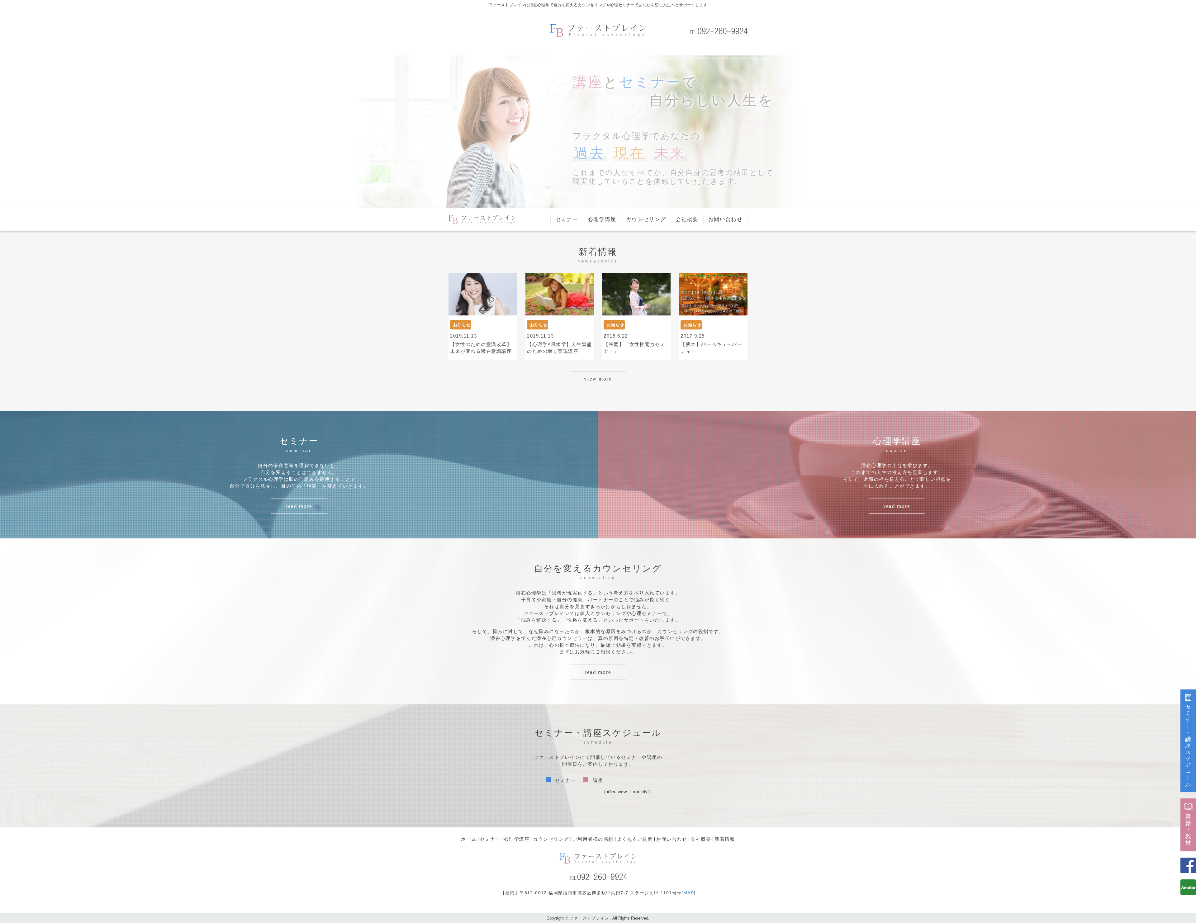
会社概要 (687, 219)
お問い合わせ (725, 219)
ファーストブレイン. (590, 918)
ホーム (469, 839)
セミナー (566, 219)
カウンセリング (646, 219)
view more (598, 379)
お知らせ (462, 325)
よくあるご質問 (635, 839)
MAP (688, 892)
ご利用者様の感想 (593, 839)
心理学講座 (602, 219)
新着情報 (724, 839)
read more (299, 506)
